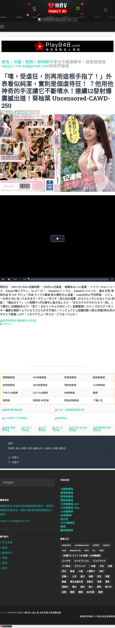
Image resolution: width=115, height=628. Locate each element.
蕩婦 (72, 592)
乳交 (64, 571)
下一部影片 (13, 462)
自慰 (64, 592)
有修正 (90, 581)
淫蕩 (99, 581)
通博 (62, 526)
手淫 (29, 448)
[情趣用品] (61, 418)
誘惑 (80, 592)
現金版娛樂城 (108, 616)
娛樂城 (83, 616)
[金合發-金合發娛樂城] (79, 430)
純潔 (55, 448)
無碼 (10, 443)
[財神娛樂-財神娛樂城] (103, 430)
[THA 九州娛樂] (28, 430)
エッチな (66, 561)
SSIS (101, 550)
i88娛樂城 (66, 515)
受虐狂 (11, 448)
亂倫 (72, 571)
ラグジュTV (79, 566)
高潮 (100, 592)
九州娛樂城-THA (69, 507)
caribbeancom (82, 545)
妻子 (83, 576)
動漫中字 (7, 552)
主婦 (110, 566)
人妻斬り (91, 571)
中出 (102, 566)
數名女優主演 (76, 581)
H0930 (96, 545)
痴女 (83, 587)
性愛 (107, 576)
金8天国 (90, 592)
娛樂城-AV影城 (94, 616)
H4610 (106, 545)
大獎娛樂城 (66, 489)
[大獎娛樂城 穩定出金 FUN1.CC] (57, 19)
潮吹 (107, 581)
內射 (101, 571)
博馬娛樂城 (66, 500)
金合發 (64, 519)
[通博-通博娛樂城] (12, 409)
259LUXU (66, 545)
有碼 (4, 557)
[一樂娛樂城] (6, 323)
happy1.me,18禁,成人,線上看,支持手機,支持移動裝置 (34, 612)
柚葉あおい (38, 448)
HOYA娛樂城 (67, 522)
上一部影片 (13, 457)
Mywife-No (75, 550)
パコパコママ (99, 561)
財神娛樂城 (66, 496)
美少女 (108, 587)
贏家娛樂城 (66, 530)
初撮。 (65, 576)
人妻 (80, 571)
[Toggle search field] (113, 26)
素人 (91, 587)
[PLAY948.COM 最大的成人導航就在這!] (57, 50)
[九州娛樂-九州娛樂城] (14, 418)
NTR (87, 550)
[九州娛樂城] (43, 430)
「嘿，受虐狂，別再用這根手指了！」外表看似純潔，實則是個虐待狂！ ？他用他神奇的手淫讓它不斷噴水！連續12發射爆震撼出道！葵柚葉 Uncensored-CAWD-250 (57, 90)
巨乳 (99, 576)
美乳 (99, 587)
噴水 (18, 448)
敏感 (64, 581)
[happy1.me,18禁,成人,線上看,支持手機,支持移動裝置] (57, 8)
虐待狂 (62, 448)
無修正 (48, 448)
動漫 (4, 547)
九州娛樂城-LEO (69, 504)
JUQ (64, 550)
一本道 (92, 566)
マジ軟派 (66, 566)
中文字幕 (7, 542)
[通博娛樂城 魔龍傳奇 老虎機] (18, 320)
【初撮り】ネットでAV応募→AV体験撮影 (81, 555)
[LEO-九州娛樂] (58, 430)
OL (94, 550)
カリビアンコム (81, 561)
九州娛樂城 (66, 511)
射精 (24, 448)
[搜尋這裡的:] (27, 482)
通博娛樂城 (66, 492)
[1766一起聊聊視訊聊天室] (69, 409)
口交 (74, 576)
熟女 (74, 587)
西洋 (4, 568)
